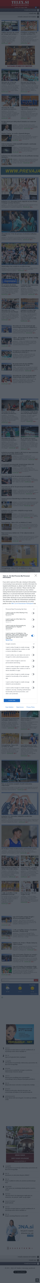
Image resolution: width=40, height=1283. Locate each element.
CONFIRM (11, 700)
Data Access (20, 707)
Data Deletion (9, 707)
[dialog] (20, 641)
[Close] (36, 576)
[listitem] (20, 609)
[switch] (32, 613)
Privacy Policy (31, 707)
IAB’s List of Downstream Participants (22, 603)
